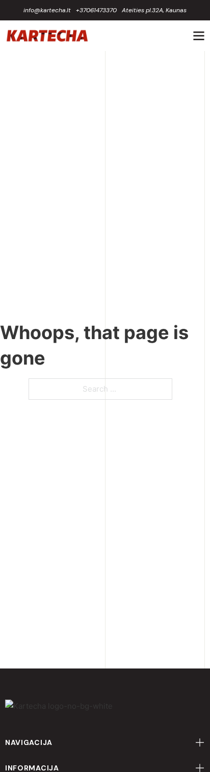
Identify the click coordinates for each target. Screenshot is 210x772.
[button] (105, 742)
